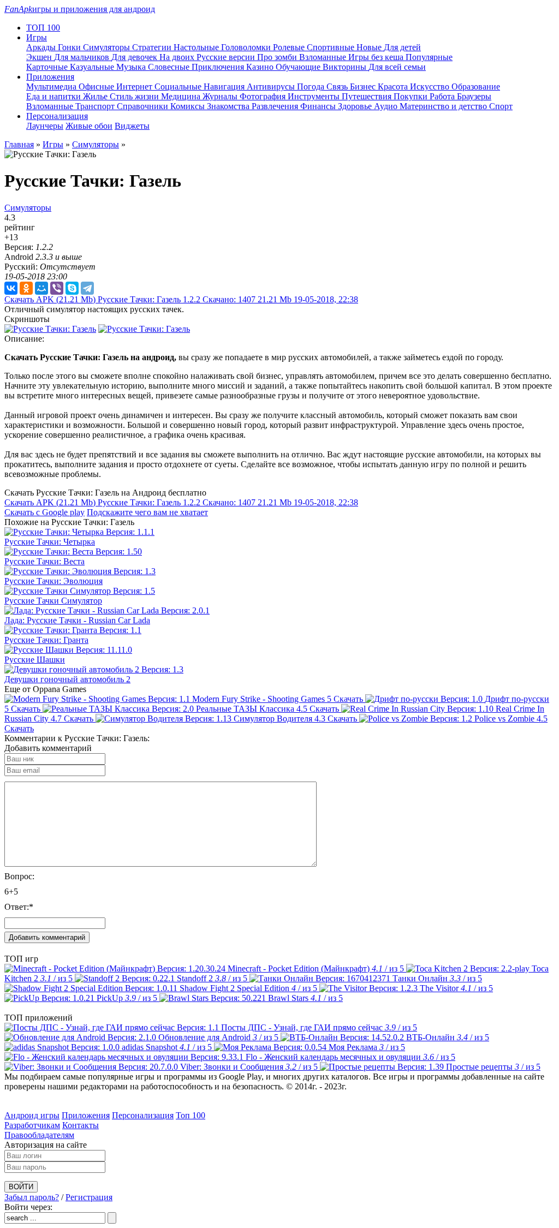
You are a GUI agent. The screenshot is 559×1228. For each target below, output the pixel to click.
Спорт (501, 106)
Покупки (412, 96)
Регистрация (89, 1197)
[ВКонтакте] (10, 288)
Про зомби (278, 57)
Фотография (264, 96)
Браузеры (474, 96)
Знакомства (229, 106)
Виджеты (132, 125)
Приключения (219, 66)
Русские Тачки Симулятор (53, 600)
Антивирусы (272, 86)
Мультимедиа (52, 86)
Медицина (182, 96)
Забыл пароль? (31, 1197)
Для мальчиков (82, 57)
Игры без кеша (377, 57)
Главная (19, 144)
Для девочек (135, 57)
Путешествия (368, 96)
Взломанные (323, 57)
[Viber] (56, 288)
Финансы (319, 106)
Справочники (143, 106)
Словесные (170, 66)
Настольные (197, 47)
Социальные (179, 86)
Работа (443, 96)
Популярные (429, 57)
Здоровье (356, 106)
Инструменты (315, 96)
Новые (370, 47)
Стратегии (153, 47)
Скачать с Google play (44, 512)
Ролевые (290, 47)
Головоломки (247, 47)
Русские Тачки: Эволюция (53, 581)
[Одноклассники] (26, 288)
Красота (394, 86)
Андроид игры (32, 1115)
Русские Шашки (34, 659)
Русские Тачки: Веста (44, 561)
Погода (311, 86)
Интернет (135, 86)
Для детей (402, 47)
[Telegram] (87, 288)
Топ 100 (190, 1115)
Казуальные (93, 66)
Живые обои (89, 125)
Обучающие (299, 66)
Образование (475, 86)
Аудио (387, 106)
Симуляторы (107, 47)
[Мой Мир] (41, 288)
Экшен (40, 57)
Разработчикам (32, 1125)
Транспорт (96, 106)
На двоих (178, 57)
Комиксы (188, 106)
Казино (261, 66)
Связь (338, 86)
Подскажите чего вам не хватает (147, 512)
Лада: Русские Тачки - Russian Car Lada (77, 620)
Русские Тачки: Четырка (49, 541)
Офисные (97, 86)
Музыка (132, 66)
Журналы (221, 96)
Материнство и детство (444, 106)
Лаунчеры (44, 125)
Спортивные (331, 47)
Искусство (430, 86)
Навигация (225, 86)
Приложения (86, 1115)
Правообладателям (39, 1135)
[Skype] (72, 288)
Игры (53, 144)
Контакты (80, 1125)
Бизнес (364, 86)
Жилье (96, 96)
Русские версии (227, 57)
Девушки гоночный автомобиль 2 (67, 679)
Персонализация (143, 1115)
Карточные (48, 66)
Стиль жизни (135, 96)
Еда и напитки (54, 96)
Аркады (42, 47)
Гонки (70, 47)
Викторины (345, 66)
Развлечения (276, 106)
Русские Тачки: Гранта (46, 640)
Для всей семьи (397, 66)
